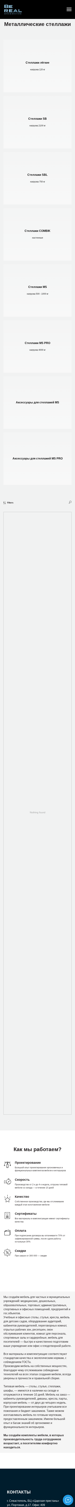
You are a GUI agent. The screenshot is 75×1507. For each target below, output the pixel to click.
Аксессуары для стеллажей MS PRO (38, 458)
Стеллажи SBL (37, 174)
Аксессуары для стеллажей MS (37, 402)
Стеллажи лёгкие (37, 62)
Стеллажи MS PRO (37, 343)
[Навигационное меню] (69, 9)
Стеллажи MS (37, 286)
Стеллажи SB (37, 118)
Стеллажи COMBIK (37, 230)
